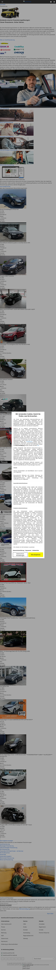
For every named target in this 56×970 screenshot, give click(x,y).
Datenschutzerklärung (18, 550)
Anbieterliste (35, 550)
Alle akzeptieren (35, 554)
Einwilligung (29, 441)
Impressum (28, 550)
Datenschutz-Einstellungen (20, 554)
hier (38, 445)
